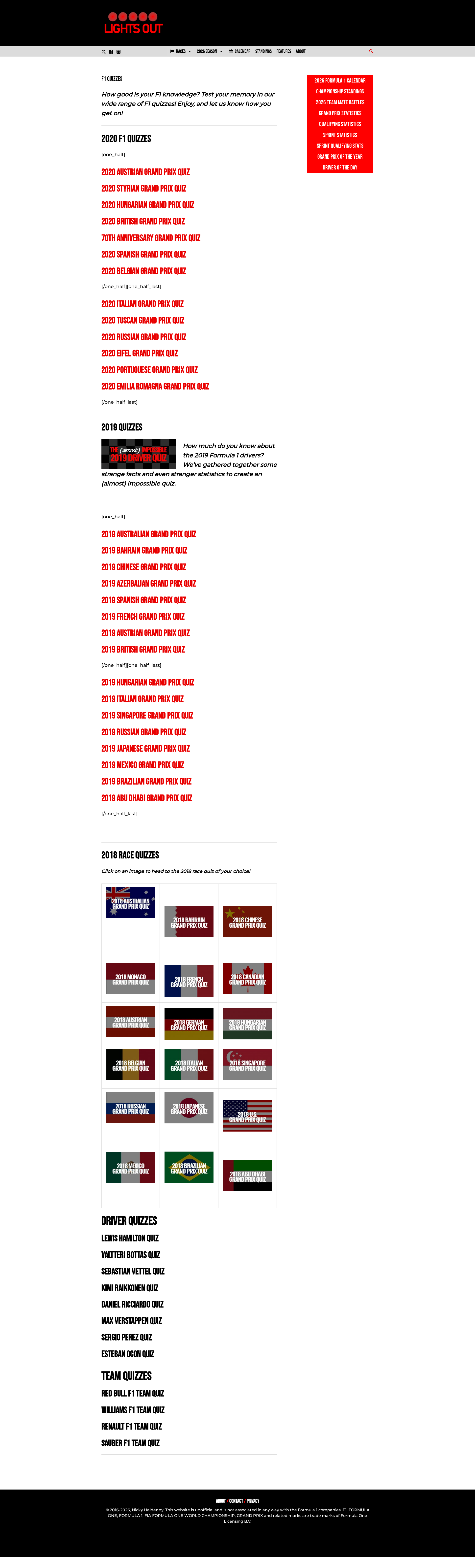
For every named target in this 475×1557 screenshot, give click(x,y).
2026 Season (207, 51)
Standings (263, 51)
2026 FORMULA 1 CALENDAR (340, 80)
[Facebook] (111, 51)
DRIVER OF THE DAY (340, 167)
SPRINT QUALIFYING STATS (340, 145)
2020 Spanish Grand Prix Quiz (143, 255)
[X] (103, 51)
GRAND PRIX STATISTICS (340, 113)
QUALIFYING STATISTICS (340, 124)
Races (181, 51)
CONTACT (236, 1501)
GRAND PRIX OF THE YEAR (340, 156)
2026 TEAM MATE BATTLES (340, 102)
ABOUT (221, 1501)
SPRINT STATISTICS (340, 135)
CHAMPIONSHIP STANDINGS (340, 91)
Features (284, 51)
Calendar (242, 51)
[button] (371, 51)
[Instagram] (118, 51)
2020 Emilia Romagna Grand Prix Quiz (155, 386)
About (301, 51)
